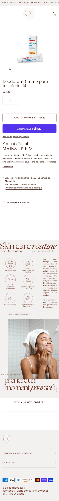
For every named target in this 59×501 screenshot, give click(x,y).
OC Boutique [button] (10, 463)
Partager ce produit (19, 203)
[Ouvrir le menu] (7, 14)
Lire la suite (8, 166)
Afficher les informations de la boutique (24, 188)
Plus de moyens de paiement (16, 136)
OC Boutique (12, 488)
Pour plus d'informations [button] (17, 453)
